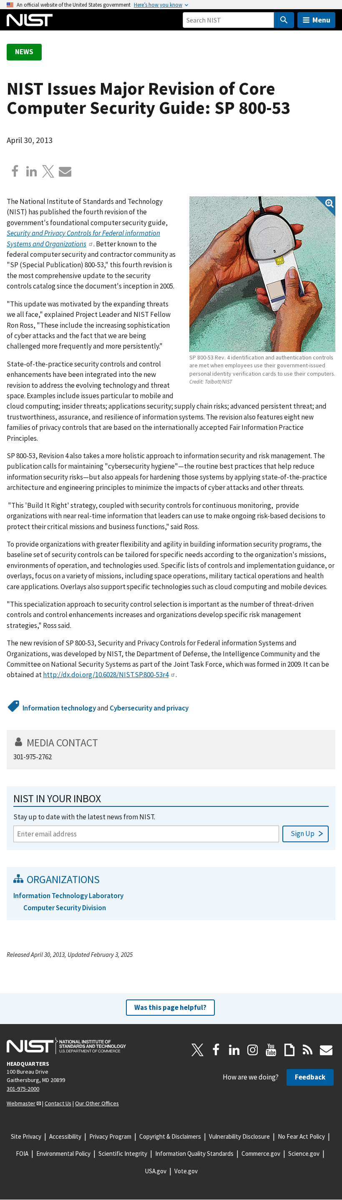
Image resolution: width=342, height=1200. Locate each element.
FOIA (22, 1153)
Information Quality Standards (194, 1153)
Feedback (310, 1077)
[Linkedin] (31, 171)
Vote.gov (186, 1171)
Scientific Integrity (122, 1153)
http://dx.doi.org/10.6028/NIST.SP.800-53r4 (105, 674)
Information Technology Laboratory (68, 895)
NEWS (24, 51)
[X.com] (48, 171)
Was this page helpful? (170, 1007)
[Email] (65, 171)
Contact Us (58, 1103)
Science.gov (303, 1153)
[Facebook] (15, 171)
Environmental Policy (63, 1153)
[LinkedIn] (234, 1050)
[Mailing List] (326, 1050)
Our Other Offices (97, 1103)
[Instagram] (253, 1050)
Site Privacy (26, 1136)
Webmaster (21, 1103)
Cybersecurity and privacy (149, 708)
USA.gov (155, 1171)
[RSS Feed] (308, 1050)
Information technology (59, 708)
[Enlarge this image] (262, 274)
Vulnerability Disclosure (239, 1136)
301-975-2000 (23, 1088)
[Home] (30, 20)
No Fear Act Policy (301, 1136)
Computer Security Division (64, 907)
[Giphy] (289, 1050)
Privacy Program (110, 1136)
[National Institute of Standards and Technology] (66, 1045)
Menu (321, 20)
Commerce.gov (260, 1153)
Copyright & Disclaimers (170, 1136)
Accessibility (65, 1136)
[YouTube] (271, 1050)
